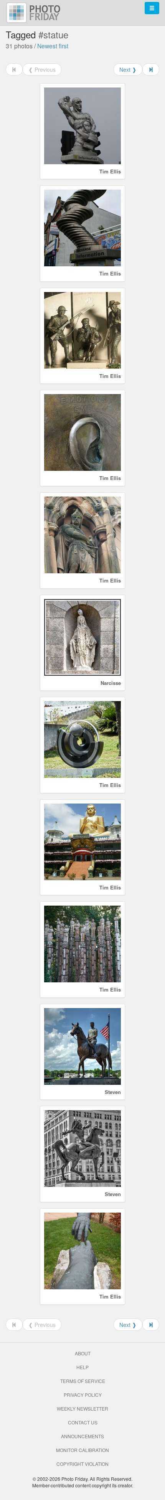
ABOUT (83, 1353)
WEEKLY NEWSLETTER (82, 1408)
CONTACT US (82, 1422)
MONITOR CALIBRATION (82, 1450)
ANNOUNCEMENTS (82, 1436)
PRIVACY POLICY (83, 1394)
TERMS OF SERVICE (82, 1381)
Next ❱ (128, 69)
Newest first (52, 45)
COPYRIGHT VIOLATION (82, 1463)
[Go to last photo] (150, 69)
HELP (82, 1367)
